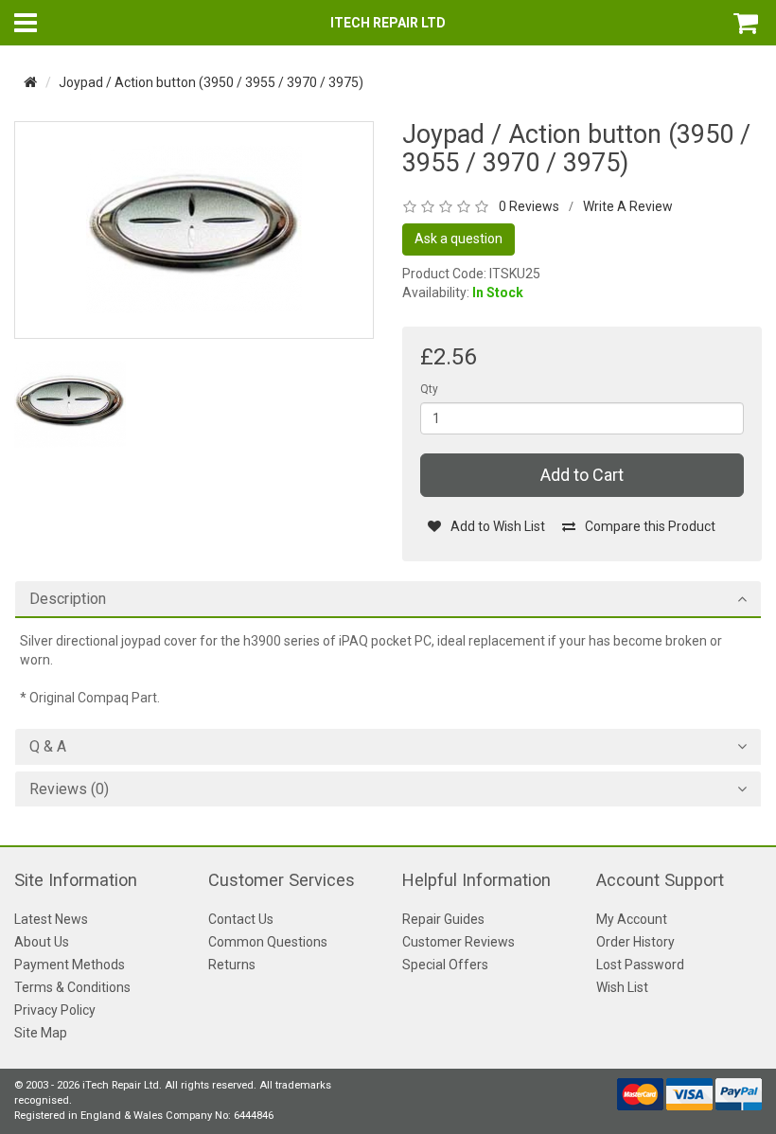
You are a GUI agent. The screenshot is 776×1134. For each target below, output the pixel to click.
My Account (631, 919)
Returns (232, 964)
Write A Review (628, 206)
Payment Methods (69, 964)
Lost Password (640, 964)
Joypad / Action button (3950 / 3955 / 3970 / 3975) (211, 82)
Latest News (51, 919)
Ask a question (458, 238)
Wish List (622, 987)
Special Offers (445, 964)
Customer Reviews (458, 941)
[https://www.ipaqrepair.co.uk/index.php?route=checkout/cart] (747, 22)
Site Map (40, 1032)
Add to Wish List (497, 526)
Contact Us (240, 919)
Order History (635, 941)
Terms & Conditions (72, 987)
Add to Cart (582, 475)
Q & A (47, 746)
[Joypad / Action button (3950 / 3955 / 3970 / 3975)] (194, 229)
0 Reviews (529, 206)
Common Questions (267, 941)
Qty (429, 389)
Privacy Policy (55, 1010)
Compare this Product (650, 526)
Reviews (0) (69, 789)
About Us (41, 941)
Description (67, 599)
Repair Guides (443, 919)
